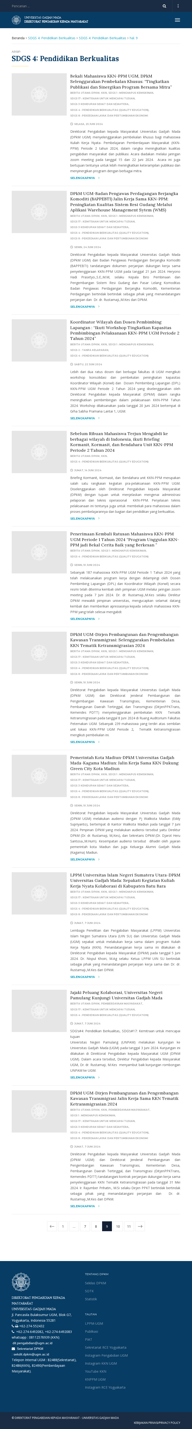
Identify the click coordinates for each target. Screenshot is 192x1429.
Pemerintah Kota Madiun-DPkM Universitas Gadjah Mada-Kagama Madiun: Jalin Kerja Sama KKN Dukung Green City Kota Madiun (124, 763)
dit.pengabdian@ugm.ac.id (32, 1343)
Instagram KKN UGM (101, 1363)
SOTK (89, 1291)
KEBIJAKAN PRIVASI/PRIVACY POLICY (157, 1423)
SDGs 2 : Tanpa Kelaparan (89, 350)
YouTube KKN (95, 1371)
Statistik (91, 1299)
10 (118, 1226)
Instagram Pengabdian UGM (106, 1355)
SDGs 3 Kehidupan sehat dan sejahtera (99, 104)
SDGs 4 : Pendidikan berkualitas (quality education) (109, 110)
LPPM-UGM (94, 1323)
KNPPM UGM (95, 1379)
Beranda (18, 38)
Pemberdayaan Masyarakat (121, 1003)
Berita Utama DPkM (85, 92)
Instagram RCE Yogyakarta (105, 1387)
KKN (104, 92)
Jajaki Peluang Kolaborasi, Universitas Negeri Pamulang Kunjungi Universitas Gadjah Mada (116, 995)
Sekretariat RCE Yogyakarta (105, 1347)
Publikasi (91, 1331)
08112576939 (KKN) (44, 1337)
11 (129, 1226)
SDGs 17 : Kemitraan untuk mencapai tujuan (102, 98)
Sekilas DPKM (95, 1283)
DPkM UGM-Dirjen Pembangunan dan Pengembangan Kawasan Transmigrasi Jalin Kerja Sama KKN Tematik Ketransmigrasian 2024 (124, 1098)
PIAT (88, 1339)
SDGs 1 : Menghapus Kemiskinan (130, 92)
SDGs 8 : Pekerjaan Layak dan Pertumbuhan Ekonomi (109, 115)
